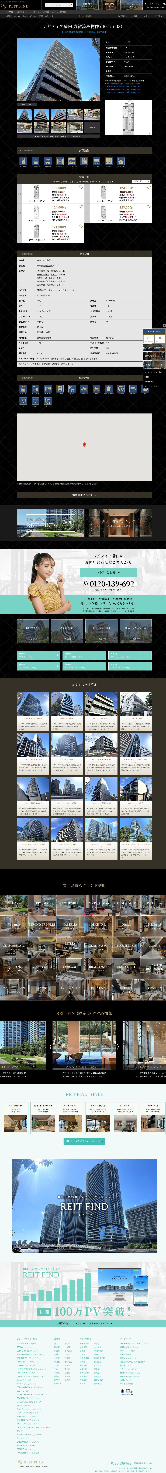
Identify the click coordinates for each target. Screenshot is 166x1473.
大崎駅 (97, 1373)
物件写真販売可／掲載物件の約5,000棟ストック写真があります (59, 136)
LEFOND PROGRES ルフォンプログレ (32, 1369)
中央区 (67, 1344)
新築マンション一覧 (128, 1358)
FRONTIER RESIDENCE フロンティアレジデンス (33, 1429)
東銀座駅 (83, 1376)
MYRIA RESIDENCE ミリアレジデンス (32, 1395)
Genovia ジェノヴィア (26, 1405)
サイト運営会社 (128, 611)
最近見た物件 (149, 341)
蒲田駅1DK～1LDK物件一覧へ (76, 666)
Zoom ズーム (22, 1438)
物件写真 (121, 16)
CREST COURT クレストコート (29, 1413)
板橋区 (57, 1376)
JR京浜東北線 (43, 271)
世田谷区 (68, 1362)
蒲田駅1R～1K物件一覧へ (73, 655)
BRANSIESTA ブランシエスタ (29, 1420)
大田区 (46, 266)
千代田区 (68, 1351)
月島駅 (82, 1384)
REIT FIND (9, 12)
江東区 (67, 1347)
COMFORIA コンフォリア (27, 1351)
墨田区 (57, 1362)
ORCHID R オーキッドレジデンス (30, 1376)
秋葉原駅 (97, 1384)
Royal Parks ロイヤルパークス (29, 1409)
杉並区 (67, 1373)
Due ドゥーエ (22, 1391)
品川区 (57, 1354)
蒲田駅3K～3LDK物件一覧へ (120, 666)
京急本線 (41, 281)
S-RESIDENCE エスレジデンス (29, 1402)
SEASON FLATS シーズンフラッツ (31, 1387)
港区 (56, 1344)
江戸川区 (57, 1384)
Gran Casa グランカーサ (27, 1416)
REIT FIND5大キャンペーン (83, 1141)
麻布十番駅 (84, 1344)
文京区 (57, 1358)
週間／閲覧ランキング (129, 1347)
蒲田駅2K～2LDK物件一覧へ (120, 655)
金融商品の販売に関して (130, 1373)
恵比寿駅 (97, 1347)
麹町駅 (97, 1369)
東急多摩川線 (43, 274)
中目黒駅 (97, 1376)
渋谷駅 (97, 1344)
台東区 (67, 1358)
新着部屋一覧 (125, 1354)
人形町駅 (83, 1369)
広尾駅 (82, 1354)
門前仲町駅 (98, 1351)
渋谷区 (57, 1347)
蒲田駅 (54, 271)
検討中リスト (125, 1365)
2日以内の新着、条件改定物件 (132, 1362)
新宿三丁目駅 (99, 1358)
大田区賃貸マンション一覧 (25, 12)
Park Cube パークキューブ (27, 1362)
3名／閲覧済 (86, 16)
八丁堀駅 (83, 1380)
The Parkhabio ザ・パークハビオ (30, 1354)
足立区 (57, 1380)
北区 (56, 1369)
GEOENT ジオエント (25, 1449)
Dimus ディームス (24, 1380)
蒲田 (51, 266)
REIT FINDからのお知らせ (130, 1376)
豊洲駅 (97, 1354)
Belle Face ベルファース (26, 1446)
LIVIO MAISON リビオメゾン (28, 1442)
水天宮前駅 (84, 1373)
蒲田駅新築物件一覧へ (26, 655)
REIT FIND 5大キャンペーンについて (134, 1344)
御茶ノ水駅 (98, 1380)
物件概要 (134, 16)
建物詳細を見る (28, 151)
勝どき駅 (83, 1365)
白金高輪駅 (84, 1358)
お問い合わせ (106, 572)
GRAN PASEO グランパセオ (28, 1398)
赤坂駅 (82, 1351)
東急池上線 (42, 278)
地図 (145, 16)
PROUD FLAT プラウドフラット (29, 1358)
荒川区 (67, 1369)
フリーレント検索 (127, 1351)
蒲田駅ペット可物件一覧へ (28, 666)
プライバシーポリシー (129, 1369)
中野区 (57, 1373)
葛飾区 (67, 1380)
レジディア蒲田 (43, 12)
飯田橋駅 (97, 1362)
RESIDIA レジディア (25, 1347)
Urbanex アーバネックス (27, 1365)
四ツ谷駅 (97, 1365)
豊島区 (67, 1365)
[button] (118, 1046)
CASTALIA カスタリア (26, 1373)
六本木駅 (83, 1347)
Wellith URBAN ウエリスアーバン (30, 1435)
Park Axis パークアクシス (27, 1344)
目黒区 (67, 1354)
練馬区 (67, 1376)
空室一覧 (156, 16)
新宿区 (57, 1351)
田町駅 (82, 1362)
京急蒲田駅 (52, 281)
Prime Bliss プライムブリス (28, 1453)
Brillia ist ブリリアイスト (27, 1384)
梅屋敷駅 (51, 285)
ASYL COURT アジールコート (29, 1424)
